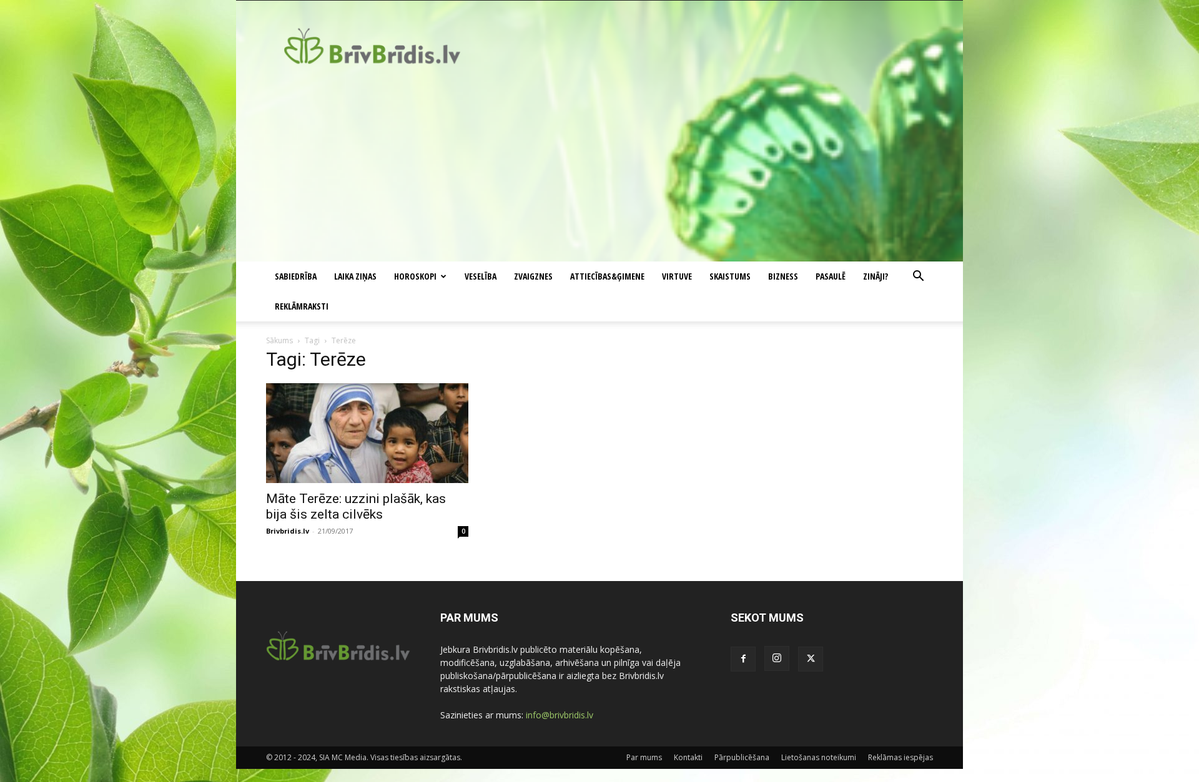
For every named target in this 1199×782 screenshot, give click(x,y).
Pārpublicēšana (741, 757)
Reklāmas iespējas (900, 757)
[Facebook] (743, 659)
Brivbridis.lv (287, 530)
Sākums (279, 340)
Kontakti (688, 757)
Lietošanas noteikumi (818, 757)
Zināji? (875, 276)
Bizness (783, 276)
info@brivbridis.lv (559, 715)
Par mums (644, 757)
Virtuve (677, 276)
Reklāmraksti (301, 306)
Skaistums (730, 276)
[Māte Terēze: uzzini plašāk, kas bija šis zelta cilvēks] (367, 433)
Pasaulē (831, 276)
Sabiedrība (296, 276)
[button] (918, 277)
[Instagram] (776, 658)
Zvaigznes (533, 276)
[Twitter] (810, 659)
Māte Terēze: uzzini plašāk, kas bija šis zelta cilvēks (356, 506)
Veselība (480, 276)
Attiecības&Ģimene (607, 276)
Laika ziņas (355, 276)
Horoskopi (415, 276)
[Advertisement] (599, 168)
